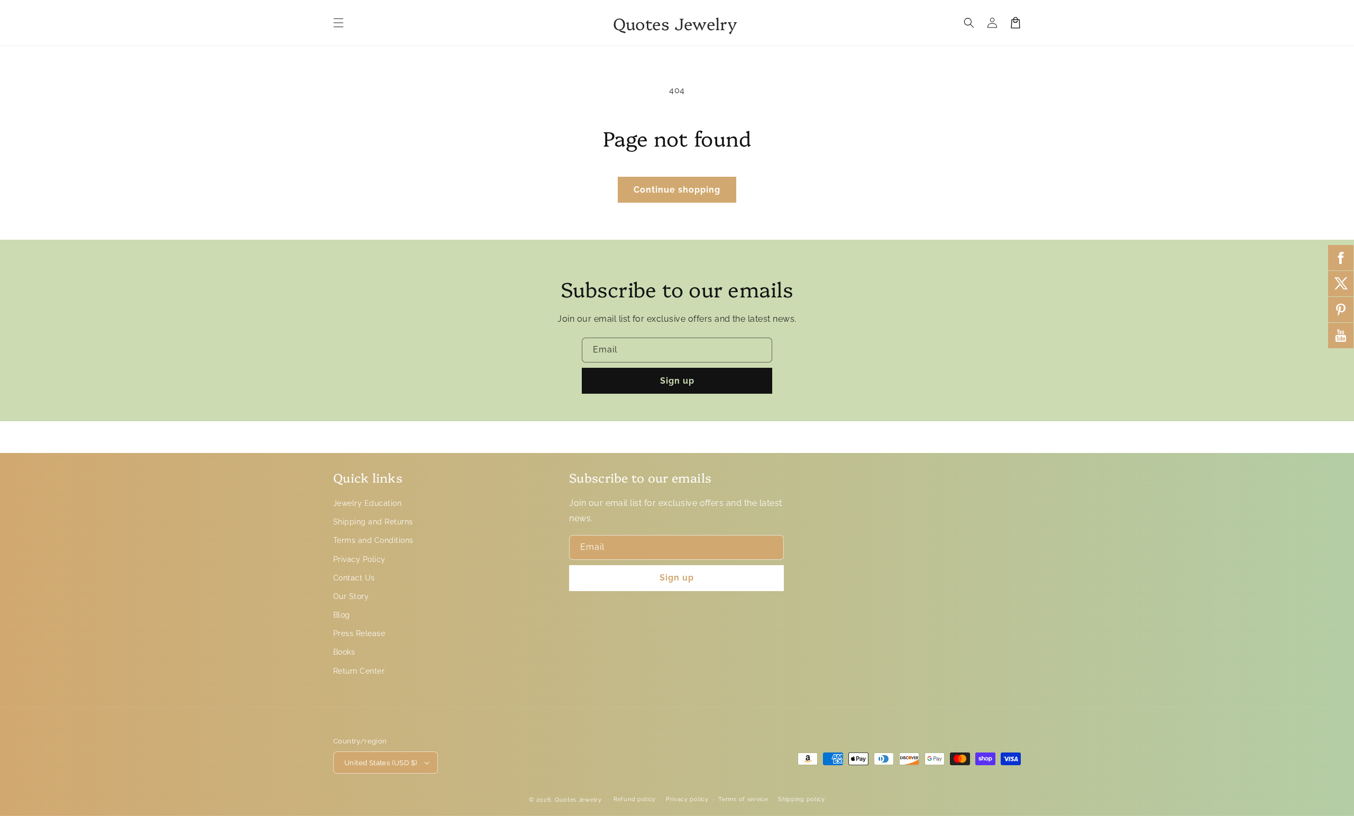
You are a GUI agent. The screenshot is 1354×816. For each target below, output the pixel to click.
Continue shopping (677, 190)
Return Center (359, 671)
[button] (338, 22)
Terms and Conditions (373, 540)
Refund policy (635, 799)
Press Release (359, 633)
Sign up (677, 381)
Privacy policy (687, 799)
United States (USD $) (380, 763)
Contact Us (354, 578)
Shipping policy (801, 799)
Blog (341, 615)
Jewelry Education (367, 503)
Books (344, 652)
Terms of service (743, 799)
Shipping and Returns (373, 522)
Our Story (351, 596)
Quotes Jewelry (578, 799)
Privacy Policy (359, 559)
